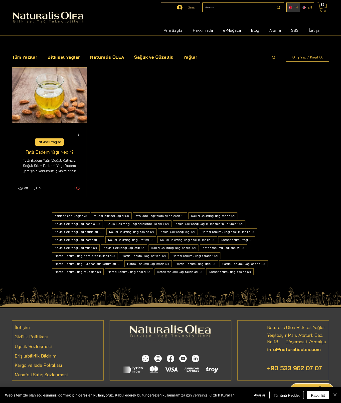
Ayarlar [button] (259, 395)
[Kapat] (335, 395)
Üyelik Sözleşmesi (33, 346)
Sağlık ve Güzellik (153, 57)
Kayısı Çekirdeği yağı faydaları (80, 232)
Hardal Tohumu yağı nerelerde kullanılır (86, 256)
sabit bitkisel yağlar (72, 216)
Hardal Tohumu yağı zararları (196, 256)
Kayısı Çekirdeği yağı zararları (79, 240)
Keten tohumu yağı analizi (224, 248)
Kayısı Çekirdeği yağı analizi (174, 248)
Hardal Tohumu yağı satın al (145, 256)
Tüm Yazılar (24, 57)
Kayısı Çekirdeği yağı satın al (79, 224)
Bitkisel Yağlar (63, 57)
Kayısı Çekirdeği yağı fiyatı (77, 248)
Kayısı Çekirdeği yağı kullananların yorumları (210, 224)
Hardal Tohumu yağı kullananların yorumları (89, 264)
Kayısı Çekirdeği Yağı (179, 232)
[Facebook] (170, 358)
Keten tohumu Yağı (238, 240)
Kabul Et (318, 395)
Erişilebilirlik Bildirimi (36, 356)
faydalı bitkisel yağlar (113, 216)
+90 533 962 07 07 (294, 368)
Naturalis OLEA (107, 57)
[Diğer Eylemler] (80, 134)
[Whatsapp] (145, 358)
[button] (273, 57)
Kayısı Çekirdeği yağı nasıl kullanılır (188, 240)
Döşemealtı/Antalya (302, 342)
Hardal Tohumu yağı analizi (130, 272)
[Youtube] (183, 358)
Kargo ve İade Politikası (38, 365)
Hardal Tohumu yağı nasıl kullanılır (229, 232)
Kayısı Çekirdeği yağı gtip (125, 248)
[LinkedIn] (195, 358)
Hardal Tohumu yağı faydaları (79, 272)
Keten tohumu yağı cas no (231, 272)
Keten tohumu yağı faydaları (181, 272)
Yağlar (190, 57)
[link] (323, 7)
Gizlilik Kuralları (221, 395)
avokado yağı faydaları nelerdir (161, 216)
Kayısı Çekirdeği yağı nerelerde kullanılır (139, 224)
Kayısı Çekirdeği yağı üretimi (132, 240)
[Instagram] (158, 358)
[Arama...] (278, 7)
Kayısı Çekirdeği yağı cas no (133, 232)
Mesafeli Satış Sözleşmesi (41, 375)
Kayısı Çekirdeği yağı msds (214, 216)
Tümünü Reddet (287, 395)
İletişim (22, 327)
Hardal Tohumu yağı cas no (245, 264)
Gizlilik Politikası (31, 337)
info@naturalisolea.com (294, 349)
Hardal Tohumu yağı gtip (197, 264)
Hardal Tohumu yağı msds (149, 264)
